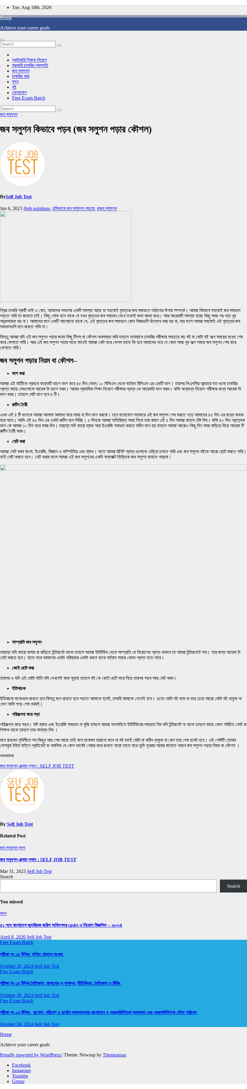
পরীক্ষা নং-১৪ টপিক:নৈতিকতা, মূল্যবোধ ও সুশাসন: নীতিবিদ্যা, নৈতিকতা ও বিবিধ (60, 983)
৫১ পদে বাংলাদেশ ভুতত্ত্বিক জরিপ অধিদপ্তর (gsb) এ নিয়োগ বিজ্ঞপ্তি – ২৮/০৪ (61, 925)
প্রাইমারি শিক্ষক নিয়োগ (29, 60)
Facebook (21, 1065)
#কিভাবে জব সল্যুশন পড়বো (73, 208)
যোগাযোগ (19, 92)
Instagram (21, 1070)
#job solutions (36, 208)
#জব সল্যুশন (107, 208)
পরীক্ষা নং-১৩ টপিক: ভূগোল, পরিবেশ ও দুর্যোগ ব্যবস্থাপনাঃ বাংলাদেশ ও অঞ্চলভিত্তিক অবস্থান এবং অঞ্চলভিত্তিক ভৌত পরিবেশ (98, 1012)
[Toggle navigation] (2, 40)
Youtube (20, 1075)
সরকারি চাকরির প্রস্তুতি (30, 65)
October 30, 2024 (17, 966)
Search (6, 876)
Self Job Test (19, 196)
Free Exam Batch (28, 98)
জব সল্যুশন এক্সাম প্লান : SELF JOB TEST (37, 766)
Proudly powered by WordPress (31, 1054)
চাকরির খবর (20, 76)
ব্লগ (15, 81)
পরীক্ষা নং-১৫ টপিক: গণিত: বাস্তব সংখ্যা (32, 954)
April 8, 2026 (13, 936)
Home (6, 17)
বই (14, 87)
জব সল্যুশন (21, 70)
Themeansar (114, 1054)
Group (18, 1081)
